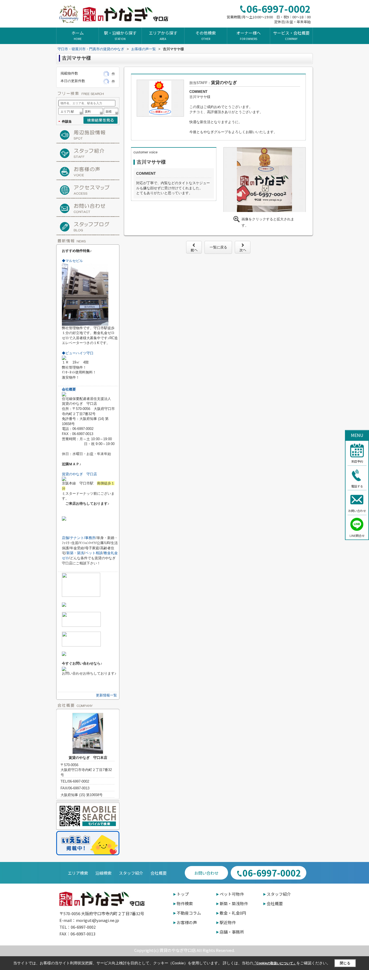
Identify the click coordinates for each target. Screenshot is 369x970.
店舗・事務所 (232, 932)
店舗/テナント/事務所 (79, 538)
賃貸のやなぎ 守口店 (79, 474)
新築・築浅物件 (234, 903)
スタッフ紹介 (131, 873)
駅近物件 (228, 922)
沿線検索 (103, 873)
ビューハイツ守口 (77, 353)
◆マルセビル (72, 261)
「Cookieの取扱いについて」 (274, 963)
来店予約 (357, 461)
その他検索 (206, 35)
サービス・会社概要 (291, 35)
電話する (357, 486)
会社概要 (69, 389)
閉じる (345, 963)
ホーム (78, 35)
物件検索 (185, 903)
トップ (183, 894)
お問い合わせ (357, 510)
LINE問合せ (357, 535)
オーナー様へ (248, 35)
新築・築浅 (75, 553)
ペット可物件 (232, 894)
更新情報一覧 (106, 695)
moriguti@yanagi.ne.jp (97, 920)
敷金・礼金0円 (233, 913)
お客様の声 (187, 922)
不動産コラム (189, 913)
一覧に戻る (218, 247)
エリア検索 (78, 873)
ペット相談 (94, 553)
